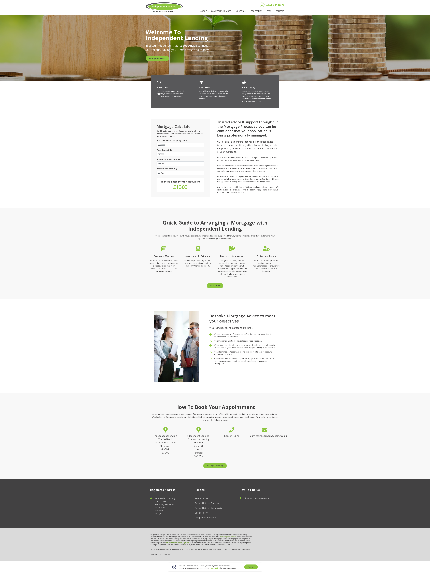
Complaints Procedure (205, 517)
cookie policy (215, 568)
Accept (250, 567)
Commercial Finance (221, 11)
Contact (280, 11)
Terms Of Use (201, 498)
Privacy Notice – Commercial (208, 508)
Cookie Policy (201, 512)
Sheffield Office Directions (256, 498)
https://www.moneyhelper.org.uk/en (177, 543)
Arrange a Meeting (157, 58)
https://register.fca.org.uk (228, 537)
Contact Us (215, 286)
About (203, 11)
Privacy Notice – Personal (207, 503)
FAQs (269, 11)
